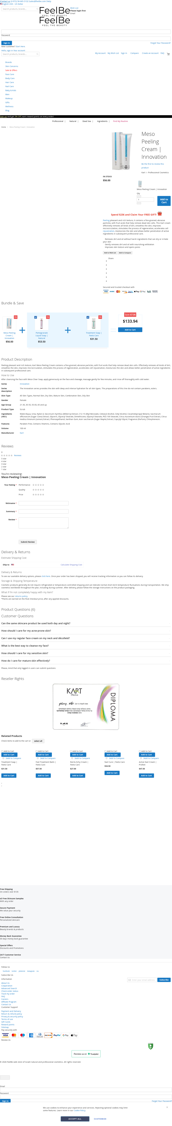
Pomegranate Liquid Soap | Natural (42, 335)
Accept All (75, 1119)
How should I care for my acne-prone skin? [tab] (26, 630)
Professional (57, 121)
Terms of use (7, 1019)
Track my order (8, 993)
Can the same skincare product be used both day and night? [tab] (35, 623)
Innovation (24, 384)
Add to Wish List (110, 253)
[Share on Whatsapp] (109, 261)
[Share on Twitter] (109, 269)
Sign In (124, 53)
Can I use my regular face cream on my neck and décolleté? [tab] (35, 638)
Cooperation (6, 985)
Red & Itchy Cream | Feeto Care (79, 763)
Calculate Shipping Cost (71, 564)
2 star (3, 466)
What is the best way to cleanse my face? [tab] (25, 645)
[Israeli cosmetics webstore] (54, 16)
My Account (100, 53)
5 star (3, 458)
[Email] (109, 281)
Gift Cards (5, 1022)
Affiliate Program (8, 1001)
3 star (3, 464)
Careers (4, 999)
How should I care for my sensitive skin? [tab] (24, 653)
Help (49, 1)
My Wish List (113, 53)
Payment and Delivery (11, 1011)
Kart (22, 433)
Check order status (9, 991)
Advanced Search (9, 988)
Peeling (106, 220)
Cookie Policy (79, 1110)
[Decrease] (139, 196)
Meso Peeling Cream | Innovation (9, 335)
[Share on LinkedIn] (109, 273)
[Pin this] (109, 277)
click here (46, 576)
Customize (100, 1119)
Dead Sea (86, 121)
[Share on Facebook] (109, 265)
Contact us (5, 1)
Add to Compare (125, 253)
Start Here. (20, 46)
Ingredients (102, 121)
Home (3, 127)
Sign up (3, 116)
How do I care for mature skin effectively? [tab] (25, 660)
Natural (72, 121)
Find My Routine (120, 121)
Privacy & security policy (12, 1016)
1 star (3, 469)
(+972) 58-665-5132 (19, 1)
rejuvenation (108, 231)
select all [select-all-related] (38, 741)
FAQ (162, 53)
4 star (3, 461)
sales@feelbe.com (38, 1)
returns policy (21, 596)
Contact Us (6, 1004)
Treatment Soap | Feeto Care (94, 334)
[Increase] (139, 203)
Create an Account (150, 53)
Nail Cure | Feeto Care (115, 762)
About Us (5, 983)
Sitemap (5, 1027)
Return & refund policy (11, 1014)
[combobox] (20, 9)
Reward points (7, 1024)
